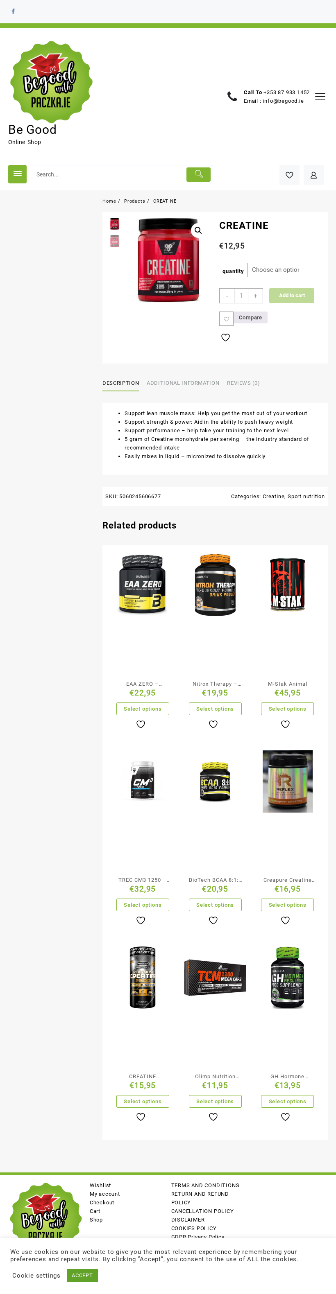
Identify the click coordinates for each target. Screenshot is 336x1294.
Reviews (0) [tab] (243, 383)
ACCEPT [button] (82, 1275)
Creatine (273, 496)
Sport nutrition (306, 496)
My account (105, 1194)
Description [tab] (120, 383)
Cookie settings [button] (36, 1275)
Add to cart (292, 295)
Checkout (102, 1202)
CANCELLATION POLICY (202, 1211)
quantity (233, 271)
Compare (250, 317)
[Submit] (198, 174)
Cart (95, 1211)
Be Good (32, 129)
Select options (142, 709)
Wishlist (100, 1185)
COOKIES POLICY (194, 1228)
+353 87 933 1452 (286, 92)
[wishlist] (142, 724)
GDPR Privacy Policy (198, 1237)
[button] (198, 230)
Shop (96, 1220)
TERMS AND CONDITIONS (205, 1185)
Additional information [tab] (183, 383)
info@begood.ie (283, 101)
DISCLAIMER (188, 1220)
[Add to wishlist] (226, 319)
